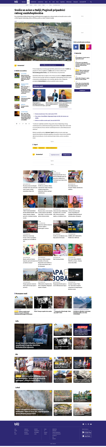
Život (15, 434)
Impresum (54, 430)
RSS (53, 437)
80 (18, 84)
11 (70, 371)
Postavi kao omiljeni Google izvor (48, 65)
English (45, 432)
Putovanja (26, 430)
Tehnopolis (36, 430)
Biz (15, 432)
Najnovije (24, 1)
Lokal (35, 434)
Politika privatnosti (56, 434)
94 (18, 104)
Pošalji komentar (66, 154)
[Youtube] (91, 424)
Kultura (26, 432)
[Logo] (16, 2)
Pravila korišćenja (56, 432)
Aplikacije (54, 435)
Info (15, 429)
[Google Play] (87, 432)
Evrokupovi (24, 96)
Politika (18, 341)
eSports (36, 429)
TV (44, 430)
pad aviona (42, 147)
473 (18, 73)
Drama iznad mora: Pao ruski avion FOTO (46, 114)
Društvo (23, 104)
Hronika (18, 407)
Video (45, 429)
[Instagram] (88, 47)
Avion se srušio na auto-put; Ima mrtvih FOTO (47, 120)
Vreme (45, 434)
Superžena (26, 434)
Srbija (75, 360)
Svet (15, 21)
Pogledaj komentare (55, 154)
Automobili (36, 432)
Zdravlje (26, 429)
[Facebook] (76, 47)
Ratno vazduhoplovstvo (51, 147)
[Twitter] (82, 47)
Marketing (54, 429)
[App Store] (87, 436)
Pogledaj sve (82, 90)
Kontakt (54, 438)
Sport (15, 430)
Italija (35, 147)
